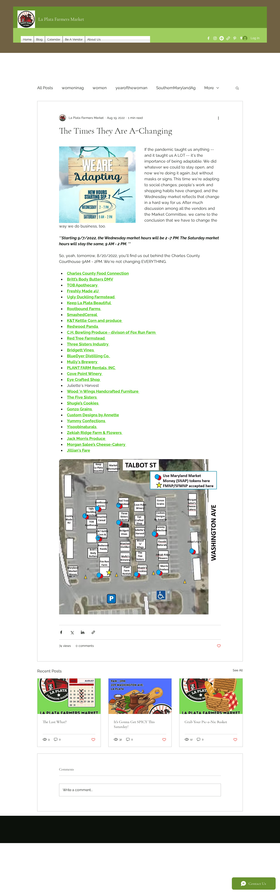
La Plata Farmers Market (61, 19)
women (100, 87)
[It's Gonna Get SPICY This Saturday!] (140, 696)
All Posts (45, 87)
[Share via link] (93, 632)
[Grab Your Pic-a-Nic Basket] (211, 696)
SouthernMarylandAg (176, 87)
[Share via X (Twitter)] (72, 632)
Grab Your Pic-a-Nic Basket (206, 721)
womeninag (73, 87)
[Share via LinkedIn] (82, 632)
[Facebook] (208, 38)
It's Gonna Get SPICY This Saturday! (134, 724)
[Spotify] (221, 38)
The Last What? (54, 721)
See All (238, 670)
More (209, 87)
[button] (237, 88)
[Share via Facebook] (61, 632)
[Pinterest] (235, 38)
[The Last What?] (69, 696)
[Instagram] (215, 38)
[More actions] (218, 117)
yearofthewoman (131, 87)
